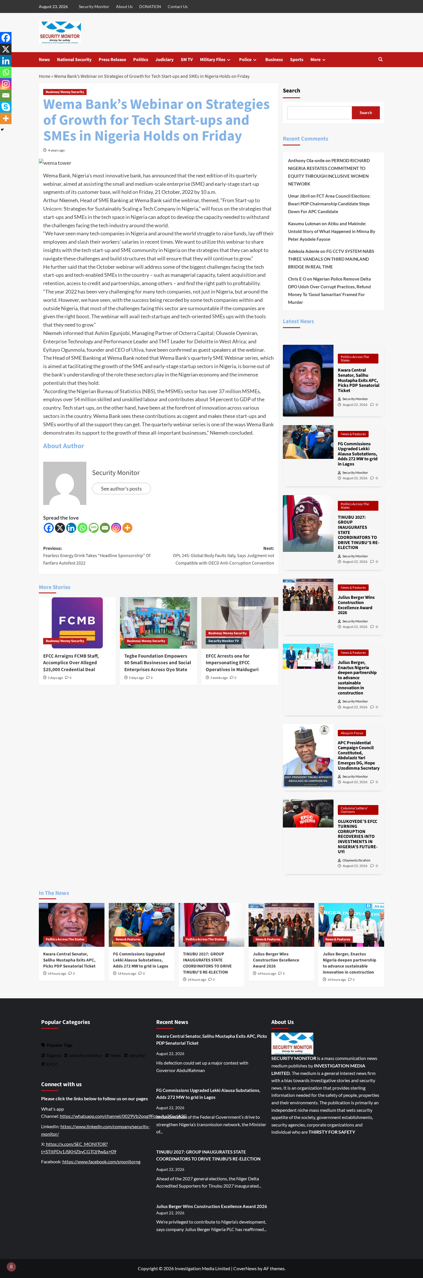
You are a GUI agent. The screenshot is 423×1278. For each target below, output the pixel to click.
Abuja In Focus (352, 733)
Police (245, 59)
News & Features (353, 434)
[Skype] (6, 107)
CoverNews (245, 1268)
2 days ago (55, 677)
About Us (124, 6)
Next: (223, 555)
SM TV (187, 59)
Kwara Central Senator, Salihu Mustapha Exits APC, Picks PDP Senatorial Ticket (69, 960)
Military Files (212, 59)
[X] (60, 528)
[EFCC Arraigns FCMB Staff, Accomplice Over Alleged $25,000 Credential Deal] (77, 622)
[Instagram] (116, 528)
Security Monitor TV (223, 641)
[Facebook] (49, 528)
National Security (74, 59)
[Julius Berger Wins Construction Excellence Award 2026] (281, 925)
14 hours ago (57, 973)
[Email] (105, 528)
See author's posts (121, 488)
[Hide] (2, 129)
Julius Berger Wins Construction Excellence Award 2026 (276, 960)
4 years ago (56, 150)
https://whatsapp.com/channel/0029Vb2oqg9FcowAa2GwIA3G (123, 1116)
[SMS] (94, 528)
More (315, 59)
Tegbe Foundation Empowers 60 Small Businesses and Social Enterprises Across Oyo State (157, 663)
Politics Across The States (355, 358)
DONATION (150, 6)
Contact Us (178, 6)
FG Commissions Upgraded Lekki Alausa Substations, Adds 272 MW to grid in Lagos (140, 960)
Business (274, 59)
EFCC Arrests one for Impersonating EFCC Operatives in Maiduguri (232, 663)
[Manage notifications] (11, 1266)
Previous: (96, 555)
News (44, 59)
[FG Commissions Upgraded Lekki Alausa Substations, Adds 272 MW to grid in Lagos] (141, 925)
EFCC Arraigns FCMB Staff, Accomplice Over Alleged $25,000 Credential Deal (71, 663)
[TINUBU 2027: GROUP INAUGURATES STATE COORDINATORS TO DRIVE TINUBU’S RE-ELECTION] (211, 925)
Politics (140, 59)
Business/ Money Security (65, 92)
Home (44, 76)
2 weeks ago (219, 677)
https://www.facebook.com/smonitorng (101, 1161)
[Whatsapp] (82, 528)
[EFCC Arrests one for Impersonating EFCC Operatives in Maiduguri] (239, 622)
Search (291, 91)
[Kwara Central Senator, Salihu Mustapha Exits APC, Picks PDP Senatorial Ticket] (71, 925)
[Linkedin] (71, 528)
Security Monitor (94, 6)
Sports (296, 59)
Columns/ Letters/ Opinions (354, 810)
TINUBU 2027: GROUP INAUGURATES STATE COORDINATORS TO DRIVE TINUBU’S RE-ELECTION (207, 963)
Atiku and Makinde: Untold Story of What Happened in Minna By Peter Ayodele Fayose (331, 231)
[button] (380, 60)
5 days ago (136, 677)
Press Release (112, 59)
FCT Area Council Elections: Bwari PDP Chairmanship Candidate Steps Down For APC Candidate (329, 203)
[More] (127, 528)
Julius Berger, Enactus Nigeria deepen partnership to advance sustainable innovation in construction (349, 963)
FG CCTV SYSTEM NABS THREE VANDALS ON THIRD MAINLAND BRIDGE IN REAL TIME (331, 259)
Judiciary (164, 59)
